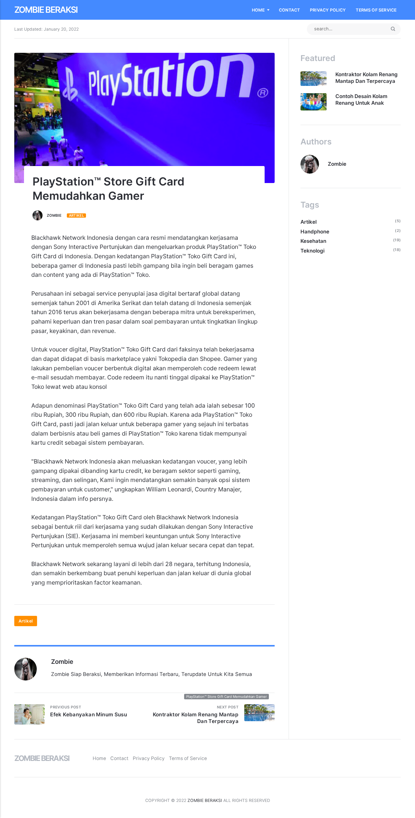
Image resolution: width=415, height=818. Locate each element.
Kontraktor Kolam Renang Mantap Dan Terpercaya (366, 77)
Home (258, 10)
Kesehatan (313, 241)
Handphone (314, 232)
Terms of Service (376, 10)
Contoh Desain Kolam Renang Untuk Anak (361, 99)
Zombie (54, 215)
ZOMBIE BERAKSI (204, 800)
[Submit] (392, 29)
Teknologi (312, 251)
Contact (289, 10)
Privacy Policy (328, 10)
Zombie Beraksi (45, 10)
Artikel (76, 215)
